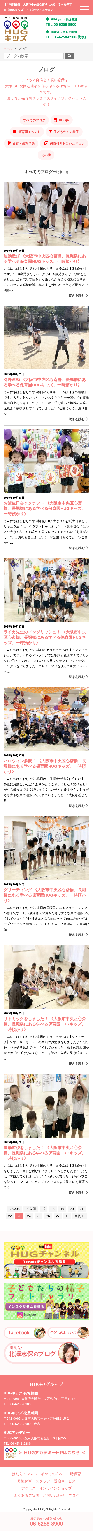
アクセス (28, 1488)
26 (48, 1216)
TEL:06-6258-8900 (61, 24)
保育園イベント (29, 132)
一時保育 (74, 1474)
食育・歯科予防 (24, 143)
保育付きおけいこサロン (67, 143)
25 (38, 1216)
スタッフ (43, 1481)
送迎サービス (65, 1481)
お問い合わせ (54, 1495)
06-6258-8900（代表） (26, 1424)
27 (58, 1216)
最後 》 (79, 1216)
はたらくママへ (24, 1474)
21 (81, 1209)
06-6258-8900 (20, 1404)
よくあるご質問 (26, 1495)
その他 (46, 155)
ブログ (73, 1495)
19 (62, 1209)
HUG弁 (64, 120)
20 (72, 1209)
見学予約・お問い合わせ (46, 1522)
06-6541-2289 (20, 1443)
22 (10, 1216)
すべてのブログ (34, 120)
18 (53, 1209)
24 (29, 1216)
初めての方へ (52, 1474)
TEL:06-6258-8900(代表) (66, 37)
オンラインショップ (55, 1488)
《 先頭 (31, 1209)
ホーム (8, 48)
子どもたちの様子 (66, 132)
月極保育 (24, 1481)
